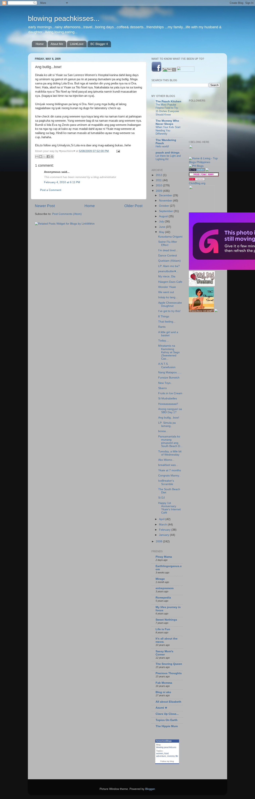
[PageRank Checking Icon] (169, 70)
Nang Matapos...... (169, 372)
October (164, 205)
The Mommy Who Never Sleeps (167, 122)
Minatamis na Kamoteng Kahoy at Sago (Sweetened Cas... (169, 352)
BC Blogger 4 (99, 44)
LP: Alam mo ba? (169, 266)
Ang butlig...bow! (168, 417)
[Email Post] (117, 151)
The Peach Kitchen (168, 101)
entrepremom (165, 588)
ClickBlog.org (197, 183)
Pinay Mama (164, 556)
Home (40, 44)
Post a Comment (50, 190)
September (166, 211)
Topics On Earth (167, 720)
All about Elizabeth (168, 701)
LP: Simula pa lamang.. (167, 424)
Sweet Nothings (166, 619)
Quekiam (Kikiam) (169, 260)
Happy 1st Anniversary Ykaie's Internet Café (169, 508)
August (164, 216)
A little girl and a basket (168, 334)
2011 (159, 180)
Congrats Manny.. (169, 475)
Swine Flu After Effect (167, 243)
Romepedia (163, 597)
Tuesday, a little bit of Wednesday (169, 453)
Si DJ (161, 497)
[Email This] (37, 156)
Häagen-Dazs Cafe (170, 281)
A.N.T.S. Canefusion (167, 365)
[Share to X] (44, 156)
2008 (159, 541)
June (162, 226)
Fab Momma (164, 682)
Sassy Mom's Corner (164, 653)
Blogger (150, 788)
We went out (166, 292)
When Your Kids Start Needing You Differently (168, 130)
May (162, 232)
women (159, 753)
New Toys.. (165, 382)
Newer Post (45, 206)
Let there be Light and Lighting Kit (168, 157)
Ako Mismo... (166, 459)
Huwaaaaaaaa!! (168, 403)
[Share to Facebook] (48, 156)
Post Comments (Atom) (67, 213)
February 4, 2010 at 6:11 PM (62, 182)
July (162, 221)
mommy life (172, 756)
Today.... (163, 340)
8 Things (163, 316)
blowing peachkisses (166, 747)
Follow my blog (167, 761)
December (166, 195)
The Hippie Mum (167, 726)
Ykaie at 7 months (169, 470)
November (166, 200)
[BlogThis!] (41, 156)
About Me (57, 44)
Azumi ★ (161, 707)
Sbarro (162, 388)
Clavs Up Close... (167, 713)
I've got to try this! (169, 311)
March (163, 524)
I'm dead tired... (168, 250)
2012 (159, 175)
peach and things (167, 152)
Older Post (133, 206)
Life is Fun (163, 629)
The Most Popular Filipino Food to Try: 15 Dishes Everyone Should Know (167, 109)
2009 (159, 190)
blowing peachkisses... (64, 18)
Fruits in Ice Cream (170, 393)
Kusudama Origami (170, 236)
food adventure (162, 754)
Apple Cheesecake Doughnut (170, 304)
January (164, 534)
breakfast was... (168, 465)
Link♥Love (76, 44)
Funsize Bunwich (168, 377)
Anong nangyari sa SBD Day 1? (170, 411)
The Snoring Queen (169, 663)
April (162, 519)
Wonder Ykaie (167, 287)
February (165, 529)
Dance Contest (167, 255)
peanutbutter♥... (168, 271)
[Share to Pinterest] (52, 156)
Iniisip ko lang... (168, 297)
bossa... (163, 431)
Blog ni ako (163, 692)
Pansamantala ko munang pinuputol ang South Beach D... (170, 441)
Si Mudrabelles (167, 398)
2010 (159, 185)
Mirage (160, 578)
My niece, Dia (166, 276)
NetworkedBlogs (164, 741)
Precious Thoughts (169, 673)
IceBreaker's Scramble (166, 482)
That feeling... (167, 321)
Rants (162, 326)
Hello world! (162, 146)
